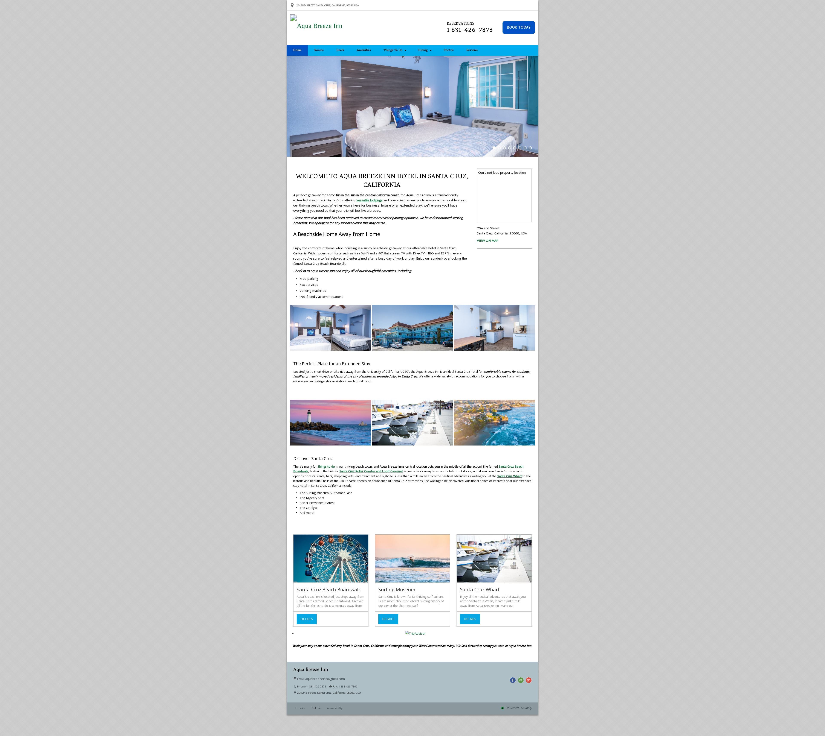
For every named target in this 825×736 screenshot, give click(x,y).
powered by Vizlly (518, 708)
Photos (449, 50)
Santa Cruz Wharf (509, 476)
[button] (519, 27)
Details (307, 619)
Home (297, 50)
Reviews (472, 50)
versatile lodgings (369, 200)
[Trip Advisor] (521, 680)
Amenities (364, 50)
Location (300, 708)
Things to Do (393, 50)
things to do (326, 466)
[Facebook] (513, 680)
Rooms (319, 50)
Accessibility (335, 708)
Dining (423, 50)
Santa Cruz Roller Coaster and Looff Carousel (371, 471)
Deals (340, 50)
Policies (317, 708)
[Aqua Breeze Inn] (300, 28)
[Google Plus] (529, 680)
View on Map (487, 240)
